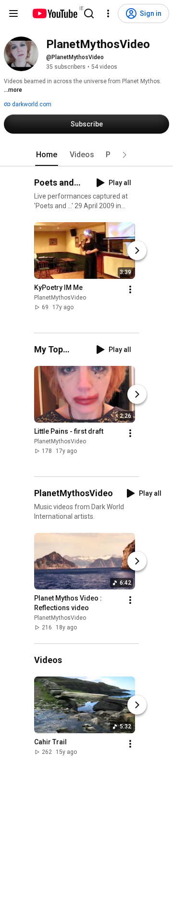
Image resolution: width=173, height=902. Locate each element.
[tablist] (86, 154)
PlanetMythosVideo (60, 297)
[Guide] (13, 13)
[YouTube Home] (54, 13)
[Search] (89, 13)
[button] (124, 154)
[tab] (46, 154)
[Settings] (108, 13)
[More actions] (130, 289)
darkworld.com (31, 104)
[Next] (137, 250)
